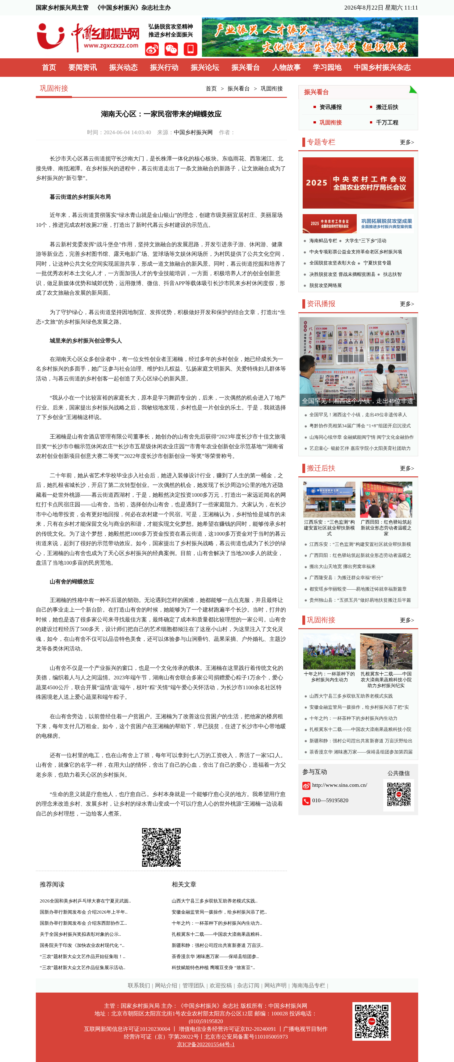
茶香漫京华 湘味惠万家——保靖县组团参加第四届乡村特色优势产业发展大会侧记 (361, 752)
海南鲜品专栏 (323, 240)
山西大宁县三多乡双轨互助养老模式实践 (351, 696)
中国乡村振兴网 (193, 132)
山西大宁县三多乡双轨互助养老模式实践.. (215, 900)
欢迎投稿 (221, 985)
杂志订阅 (248, 985)
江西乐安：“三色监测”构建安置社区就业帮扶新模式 (360, 545)
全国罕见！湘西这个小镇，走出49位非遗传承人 (358, 414)
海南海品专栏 (308, 985)
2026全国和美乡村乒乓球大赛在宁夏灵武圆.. (85, 900)
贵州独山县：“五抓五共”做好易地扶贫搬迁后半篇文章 (360, 601)
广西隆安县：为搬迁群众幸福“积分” (346, 577)
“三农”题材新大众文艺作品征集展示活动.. (82, 967)
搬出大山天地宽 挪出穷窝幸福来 (342, 566)
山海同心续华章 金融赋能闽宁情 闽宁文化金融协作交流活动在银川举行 (361, 438)
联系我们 (139, 985)
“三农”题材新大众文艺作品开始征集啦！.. (82, 956)
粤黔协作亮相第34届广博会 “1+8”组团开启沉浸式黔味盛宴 (360, 426)
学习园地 (327, 67)
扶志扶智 (392, 274)
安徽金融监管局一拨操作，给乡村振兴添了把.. (219, 912)
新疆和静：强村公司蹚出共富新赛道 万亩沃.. (217, 945)
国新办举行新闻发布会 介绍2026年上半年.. (84, 912)
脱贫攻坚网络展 (325, 285)
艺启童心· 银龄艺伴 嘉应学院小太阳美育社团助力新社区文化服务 (360, 449)
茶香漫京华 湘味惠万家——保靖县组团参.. (215, 956)
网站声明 (275, 985)
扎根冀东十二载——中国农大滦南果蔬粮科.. (217, 934)
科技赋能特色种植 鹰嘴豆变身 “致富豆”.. (213, 967)
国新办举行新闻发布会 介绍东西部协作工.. (83, 923)
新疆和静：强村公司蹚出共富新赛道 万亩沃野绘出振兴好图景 (361, 741)
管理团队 (194, 985)
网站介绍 (166, 985)
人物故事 (286, 67)
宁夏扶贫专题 (377, 262)
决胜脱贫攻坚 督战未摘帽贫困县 (342, 274)
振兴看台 (246, 67)
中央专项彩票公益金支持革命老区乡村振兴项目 (355, 252)
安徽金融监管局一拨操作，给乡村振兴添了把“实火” (359, 708)
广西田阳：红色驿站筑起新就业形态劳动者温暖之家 (360, 556)
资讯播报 (331, 107)
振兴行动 (164, 67)
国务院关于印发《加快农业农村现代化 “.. (82, 945)
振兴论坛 (205, 67)
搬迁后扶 (387, 107)
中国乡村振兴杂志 (382, 67)
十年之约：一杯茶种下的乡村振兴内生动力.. (217, 923)
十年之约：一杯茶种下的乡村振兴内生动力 (353, 718)
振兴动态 (123, 67)
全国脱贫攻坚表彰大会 (332, 262)
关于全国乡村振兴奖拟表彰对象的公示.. (80, 934)
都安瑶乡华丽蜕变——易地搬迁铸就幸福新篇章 (358, 589)
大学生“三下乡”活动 (365, 240)
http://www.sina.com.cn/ (339, 785)
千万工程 (387, 122)
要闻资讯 (83, 67)
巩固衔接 (272, 88)
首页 (49, 67)
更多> (407, 142)
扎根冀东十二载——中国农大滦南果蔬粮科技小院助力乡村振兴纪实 (360, 730)
